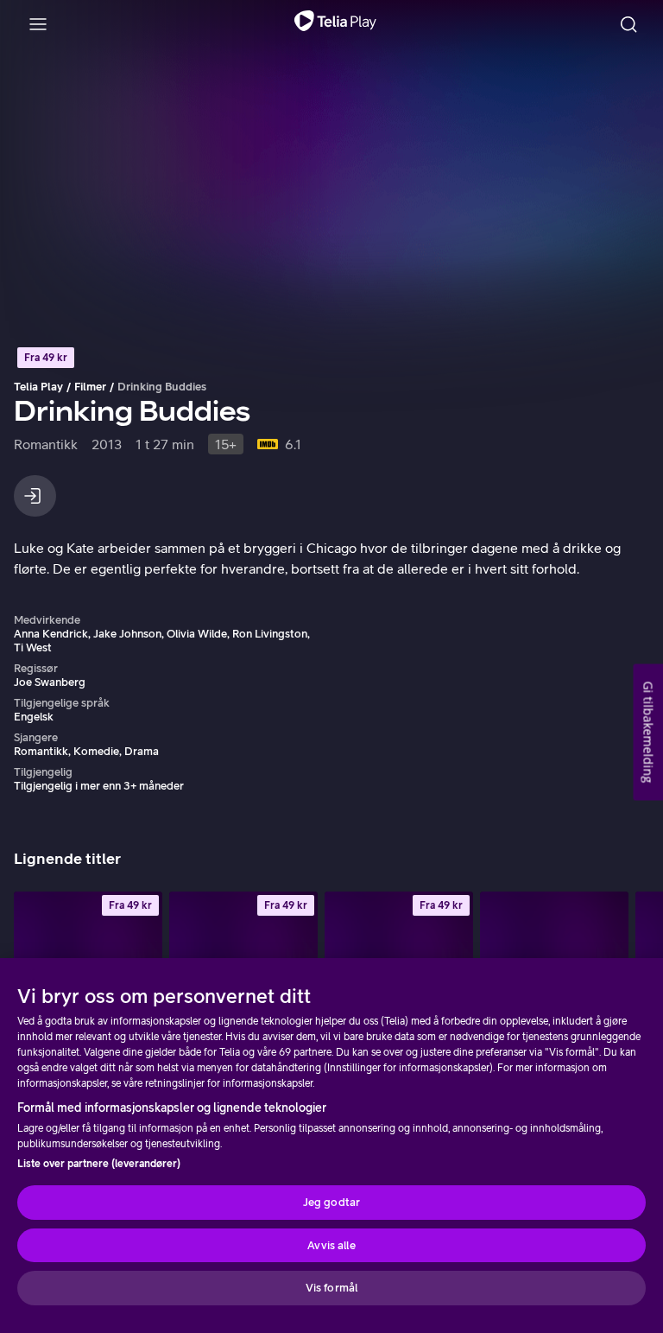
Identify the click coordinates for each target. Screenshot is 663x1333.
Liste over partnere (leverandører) (98, 1164)
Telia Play (38, 386)
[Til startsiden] (335, 24)
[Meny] (38, 24)
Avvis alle (331, 1245)
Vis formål (331, 1287)
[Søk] (628, 24)
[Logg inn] (35, 496)
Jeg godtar (331, 1202)
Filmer (90, 386)
